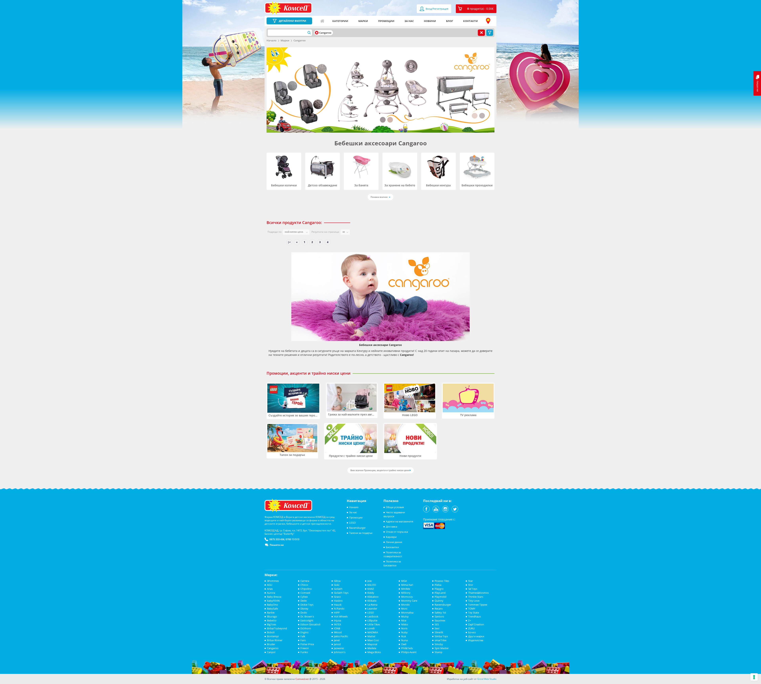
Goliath (338, 589)
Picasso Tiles (442, 581)
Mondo (405, 604)
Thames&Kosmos (478, 592)
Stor (470, 585)
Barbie (270, 612)
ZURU (471, 628)
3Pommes (273, 581)
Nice (403, 620)
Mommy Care (409, 600)
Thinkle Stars (475, 596)
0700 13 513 (292, 539)
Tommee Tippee (477, 604)
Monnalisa (407, 612)
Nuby (404, 632)
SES (437, 624)
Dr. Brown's (307, 616)
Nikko (404, 624)
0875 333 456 (276, 539)
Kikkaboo (373, 596)
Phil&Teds (407, 648)
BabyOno (272, 604)
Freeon (304, 648)
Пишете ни (277, 545)
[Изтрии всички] (481, 33)
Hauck (337, 604)
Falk (302, 636)
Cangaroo (300, 40)
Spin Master (442, 648)
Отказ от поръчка (397, 531)
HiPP (337, 612)
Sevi (437, 628)
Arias (270, 589)
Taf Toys (472, 589)
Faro (303, 640)
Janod (337, 644)
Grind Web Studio (486, 679)
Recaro (439, 608)
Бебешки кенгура (438, 185)
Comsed (305, 592)
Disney (304, 608)
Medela (371, 648)
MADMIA (372, 632)
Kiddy (370, 592)
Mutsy (405, 616)
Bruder (271, 644)
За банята (361, 185)
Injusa (337, 620)
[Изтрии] (317, 33)
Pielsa (438, 585)
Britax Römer (274, 640)
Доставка (391, 526)
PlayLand (440, 592)
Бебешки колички (284, 185)
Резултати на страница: (325, 231)
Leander (372, 608)
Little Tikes (373, 624)
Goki (336, 585)
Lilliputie (372, 620)
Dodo (303, 612)
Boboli (270, 632)
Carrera (304, 581)
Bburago (272, 616)
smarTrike (440, 640)
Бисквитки (392, 547)
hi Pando (339, 608)
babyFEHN (273, 600)
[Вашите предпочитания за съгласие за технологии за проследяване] (754, 677)
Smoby (439, 644)
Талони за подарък (361, 533)
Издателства (475, 640)
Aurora (271, 592)
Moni (404, 608)
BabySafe (272, 608)
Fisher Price (307, 644)
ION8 (337, 628)
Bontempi (273, 636)
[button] (476, 8)
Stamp (438, 652)
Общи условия (395, 507)
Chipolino (306, 589)
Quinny (439, 600)
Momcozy (407, 596)
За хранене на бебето (399, 185)
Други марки (476, 636)
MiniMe (405, 589)
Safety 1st (440, 612)
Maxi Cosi (373, 640)
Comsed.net (302, 679)
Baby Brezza (274, 596)
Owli (403, 644)
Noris (404, 628)
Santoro (439, 616)
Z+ (469, 620)
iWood (338, 632)
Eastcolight (306, 620)
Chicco (304, 585)
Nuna (404, 640)
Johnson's (339, 652)
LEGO (352, 522)
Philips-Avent (409, 652)
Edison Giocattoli (310, 624)
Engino (304, 632)
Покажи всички (379, 196)
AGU (269, 585)
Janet (337, 640)
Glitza (337, 581)
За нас (409, 21)
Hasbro (338, 600)
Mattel (371, 636)
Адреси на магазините (488, 21)
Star (470, 581)
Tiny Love (473, 600)
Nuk (403, 636)
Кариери (391, 537)
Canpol (271, 652)
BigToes (271, 624)
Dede (303, 600)
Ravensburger (357, 528)
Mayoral (372, 644)
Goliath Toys (341, 592)
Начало (322, 21)
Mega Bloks (374, 652)
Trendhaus (474, 616)
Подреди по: (275, 231)
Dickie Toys (306, 604)
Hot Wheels (341, 616)
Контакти (470, 21)
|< (289, 242)
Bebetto (271, 620)
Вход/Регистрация (436, 8)
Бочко (472, 632)
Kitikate (371, 600)
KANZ (370, 589)
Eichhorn (305, 628)
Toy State (473, 612)
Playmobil (440, 596)
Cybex (304, 596)
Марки (363, 21)
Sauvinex (440, 620)
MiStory (405, 592)
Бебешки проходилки (477, 185)
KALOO (371, 585)
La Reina (372, 604)
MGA (404, 581)
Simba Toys (441, 636)
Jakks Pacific (341, 636)
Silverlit (439, 632)
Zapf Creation (476, 624)
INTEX (337, 624)
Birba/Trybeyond (277, 628)
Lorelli (371, 628)
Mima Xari (407, 585)
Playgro (439, 589)
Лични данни (394, 542)
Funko (304, 652)
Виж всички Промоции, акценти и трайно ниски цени (379, 470)
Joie (369, 581)
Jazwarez (339, 648)
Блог (449, 21)
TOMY (471, 608)
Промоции (386, 21)
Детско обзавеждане (322, 185)
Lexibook (372, 616)
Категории (340, 21)
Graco (337, 596)
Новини (430, 21)
